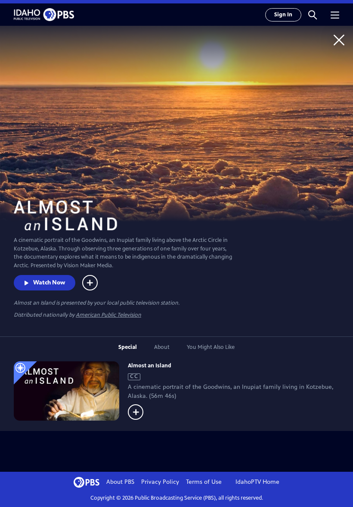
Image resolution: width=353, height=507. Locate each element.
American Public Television (108, 315)
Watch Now (49, 282)
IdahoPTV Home (257, 482)
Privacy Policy (160, 482)
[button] (312, 14)
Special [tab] (127, 347)
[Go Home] (339, 39)
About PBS (120, 482)
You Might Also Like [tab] (211, 347)
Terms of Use (204, 482)
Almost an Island (149, 365)
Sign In (283, 14)
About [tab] (162, 347)
